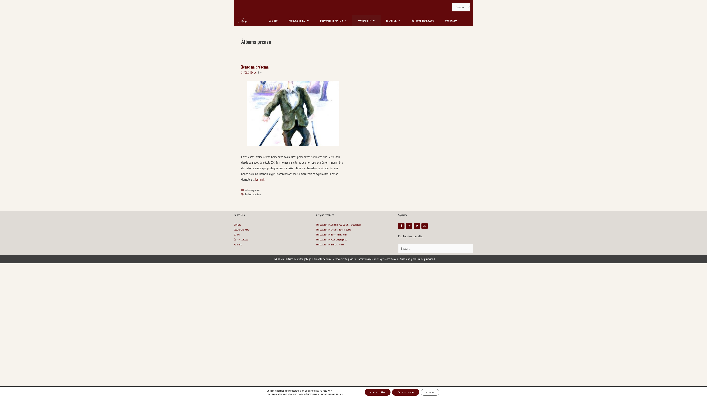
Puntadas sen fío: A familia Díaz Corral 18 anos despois (338, 224)
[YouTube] (424, 226)
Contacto (451, 20)
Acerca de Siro (297, 20)
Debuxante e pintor (331, 20)
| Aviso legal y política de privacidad (417, 259)
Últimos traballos (422, 20)
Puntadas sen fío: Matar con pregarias (331, 239)
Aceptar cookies (377, 392)
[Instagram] (409, 226)
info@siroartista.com (387, 259)
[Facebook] (401, 226)
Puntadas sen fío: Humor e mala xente (331, 234)
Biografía (237, 224)
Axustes (430, 392)
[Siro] (243, 20)
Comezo (273, 20)
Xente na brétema (255, 67)
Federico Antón (253, 194)
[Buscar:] (435, 248)
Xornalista (364, 20)
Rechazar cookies (406, 392)
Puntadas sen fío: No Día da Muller (330, 244)
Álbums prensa (252, 190)
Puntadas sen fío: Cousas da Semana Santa (333, 229)
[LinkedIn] (417, 226)
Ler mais (260, 179)
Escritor (391, 20)
